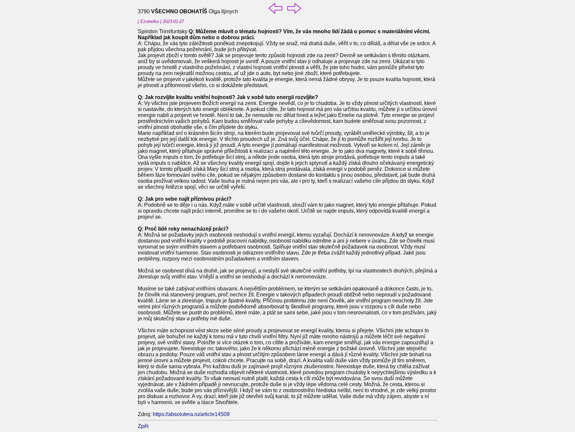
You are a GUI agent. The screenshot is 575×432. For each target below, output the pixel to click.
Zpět (143, 426)
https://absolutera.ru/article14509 (191, 414)
